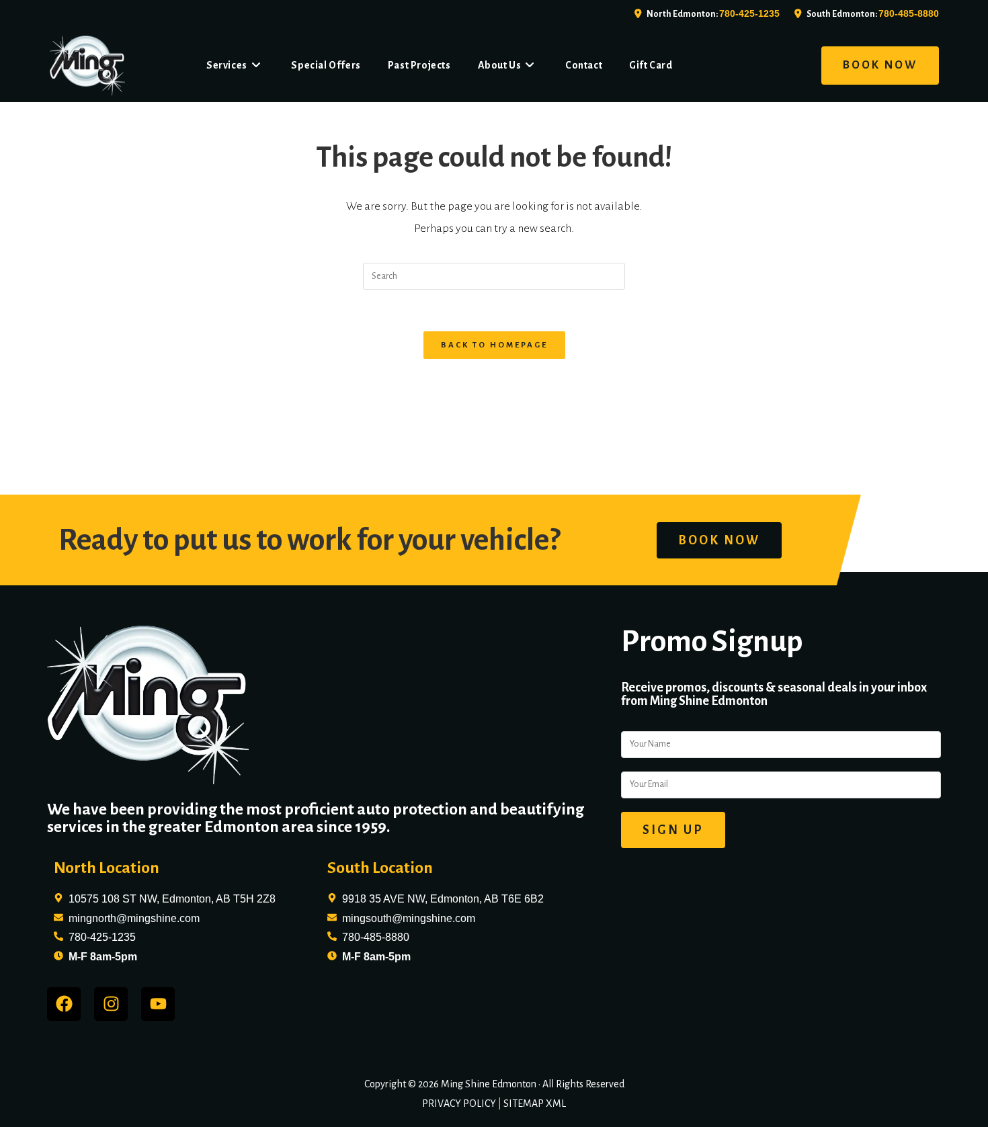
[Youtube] (158, 1004)
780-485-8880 (908, 13)
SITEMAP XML (534, 1103)
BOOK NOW (880, 65)
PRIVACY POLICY (459, 1103)
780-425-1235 (749, 13)
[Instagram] (111, 1004)
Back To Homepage (494, 345)
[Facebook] (64, 1004)
